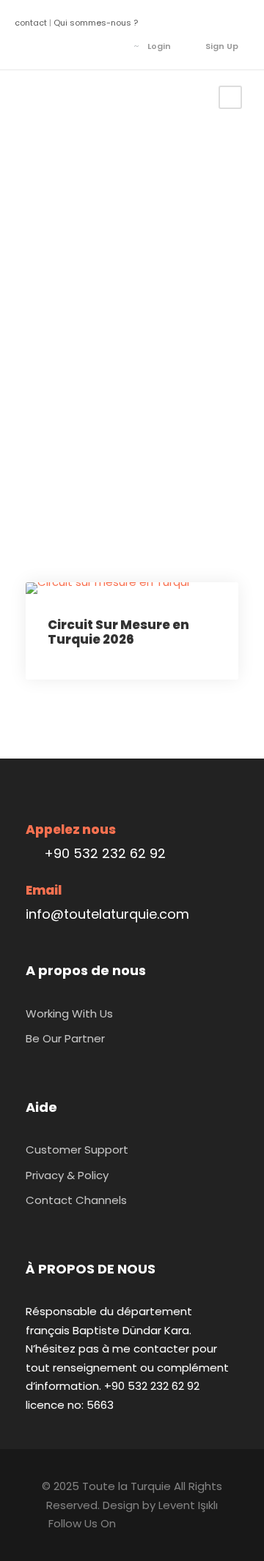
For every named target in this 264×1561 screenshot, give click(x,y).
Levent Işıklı (188, 1505)
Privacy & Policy (67, 1175)
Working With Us (69, 1013)
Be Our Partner (65, 1038)
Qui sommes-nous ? (96, 23)
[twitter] (73, 46)
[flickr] (51, 46)
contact (31, 23)
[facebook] (29, 46)
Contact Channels (76, 1200)
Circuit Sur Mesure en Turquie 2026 (118, 632)
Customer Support (77, 1149)
